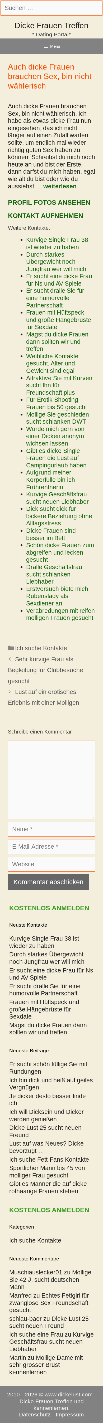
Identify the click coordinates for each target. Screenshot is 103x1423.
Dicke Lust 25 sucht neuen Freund (49, 1322)
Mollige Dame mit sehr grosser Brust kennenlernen (46, 1365)
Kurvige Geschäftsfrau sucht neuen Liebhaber (51, 1341)
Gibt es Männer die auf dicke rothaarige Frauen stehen (48, 1187)
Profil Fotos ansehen (49, 202)
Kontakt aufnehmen (45, 215)
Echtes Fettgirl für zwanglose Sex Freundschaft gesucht (49, 1302)
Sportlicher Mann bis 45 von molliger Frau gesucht (47, 1172)
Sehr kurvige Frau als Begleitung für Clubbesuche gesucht (45, 670)
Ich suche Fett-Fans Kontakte (49, 1159)
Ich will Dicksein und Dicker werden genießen (46, 1115)
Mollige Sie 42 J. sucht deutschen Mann (50, 1279)
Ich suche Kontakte (41, 648)
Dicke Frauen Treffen (51, 25)
